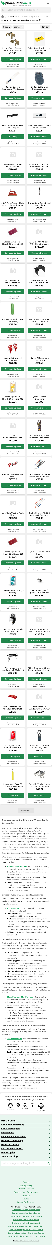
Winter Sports (14, 16)
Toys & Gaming (9, 1156)
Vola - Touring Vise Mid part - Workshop (12, 630)
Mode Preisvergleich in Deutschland (26, 1229)
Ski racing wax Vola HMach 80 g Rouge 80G (12, 553)
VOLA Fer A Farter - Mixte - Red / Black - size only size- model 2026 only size (12, 204)
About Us (26, 1195)
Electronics (7, 1132)
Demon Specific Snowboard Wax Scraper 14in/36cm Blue (13, 88)
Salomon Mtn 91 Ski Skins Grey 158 (13, 165)
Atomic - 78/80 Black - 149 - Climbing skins (39, 243)
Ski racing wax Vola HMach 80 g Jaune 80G (12, 398)
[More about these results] (40, 20)
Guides (26, 1199)
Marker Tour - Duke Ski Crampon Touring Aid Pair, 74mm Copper (12, 49)
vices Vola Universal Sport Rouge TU (13, 359)
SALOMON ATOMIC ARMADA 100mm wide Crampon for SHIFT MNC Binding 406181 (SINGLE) (39, 282)
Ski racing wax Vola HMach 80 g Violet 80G (12, 243)
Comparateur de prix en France (26, 1213)
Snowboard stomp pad (17, 866)
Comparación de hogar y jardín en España (26, 1236)
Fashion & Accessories (13, 1136)
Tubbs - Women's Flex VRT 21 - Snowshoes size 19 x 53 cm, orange (39, 630)
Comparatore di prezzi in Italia (26, 1210)
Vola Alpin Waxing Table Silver (13, 514)
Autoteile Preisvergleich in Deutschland (26, 1226)
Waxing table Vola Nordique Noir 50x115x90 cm (13, 669)
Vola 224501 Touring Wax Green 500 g (13, 320)
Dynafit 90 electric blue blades (39, 553)
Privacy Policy (26, 1185)
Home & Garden (10, 1144)
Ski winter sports (14, 1039)
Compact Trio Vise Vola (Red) (12, 475)
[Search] (3, 10)
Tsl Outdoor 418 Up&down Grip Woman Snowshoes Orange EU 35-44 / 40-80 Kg (39, 708)
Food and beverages (12, 1124)
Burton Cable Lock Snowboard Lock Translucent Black (39, 88)
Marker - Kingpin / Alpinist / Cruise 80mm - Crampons (39, 591)
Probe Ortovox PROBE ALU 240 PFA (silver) (39, 514)
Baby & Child (8, 1120)
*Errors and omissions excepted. (26, 1241)
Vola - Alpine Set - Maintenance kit (13, 282)
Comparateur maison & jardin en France (26, 1233)
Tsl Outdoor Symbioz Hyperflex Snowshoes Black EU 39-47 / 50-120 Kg (39, 437)
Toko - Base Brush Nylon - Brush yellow (39, 49)
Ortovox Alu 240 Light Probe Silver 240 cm (39, 165)
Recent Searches (26, 1189)
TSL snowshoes (13, 908)
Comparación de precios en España (26, 1216)
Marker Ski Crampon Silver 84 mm (39, 359)
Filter (46, 27)
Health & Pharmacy (12, 1140)
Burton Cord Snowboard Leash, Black (39, 204)
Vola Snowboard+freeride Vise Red (12, 437)
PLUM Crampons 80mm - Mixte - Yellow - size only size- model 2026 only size (39, 669)
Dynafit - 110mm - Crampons (39, 398)
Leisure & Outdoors (12, 1148)
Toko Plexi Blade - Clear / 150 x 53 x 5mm (39, 127)
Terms (26, 1182)
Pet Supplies (8, 1152)
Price (5, 27)
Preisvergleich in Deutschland (26, 1223)
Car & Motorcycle (10, 1128)
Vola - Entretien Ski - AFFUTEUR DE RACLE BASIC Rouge (12, 708)
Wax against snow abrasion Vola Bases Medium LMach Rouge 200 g (13, 746)
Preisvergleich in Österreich (26, 1219)
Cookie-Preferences (26, 1202)
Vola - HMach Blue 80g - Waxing (12, 591)
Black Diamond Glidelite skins (20, 997)
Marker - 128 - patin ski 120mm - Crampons (39, 320)
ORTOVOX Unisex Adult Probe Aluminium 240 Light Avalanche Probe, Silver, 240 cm (39, 475)
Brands (17, 27)
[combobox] (28, 10)
